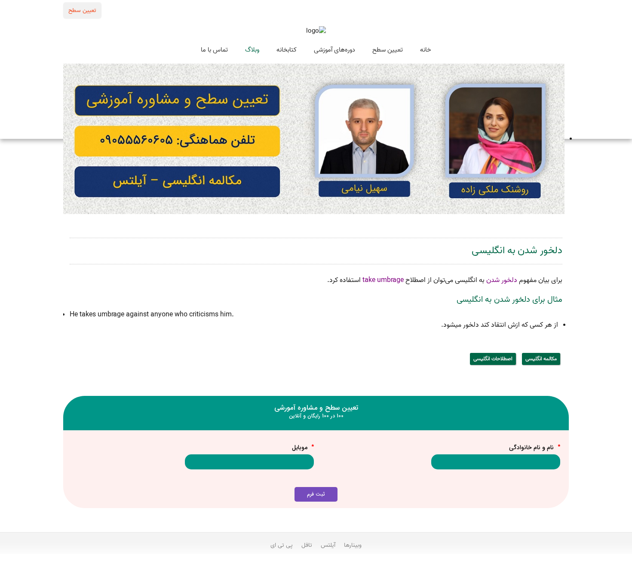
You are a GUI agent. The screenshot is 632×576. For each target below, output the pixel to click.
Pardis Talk (316, 568)
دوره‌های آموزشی (334, 50)
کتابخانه (286, 50)
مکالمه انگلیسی (541, 359)
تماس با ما (214, 50)
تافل (306, 545)
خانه (425, 50)
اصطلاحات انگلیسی (492, 359)
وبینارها (353, 545)
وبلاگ (252, 50)
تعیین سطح (82, 10)
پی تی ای (281, 545)
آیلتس (328, 545)
